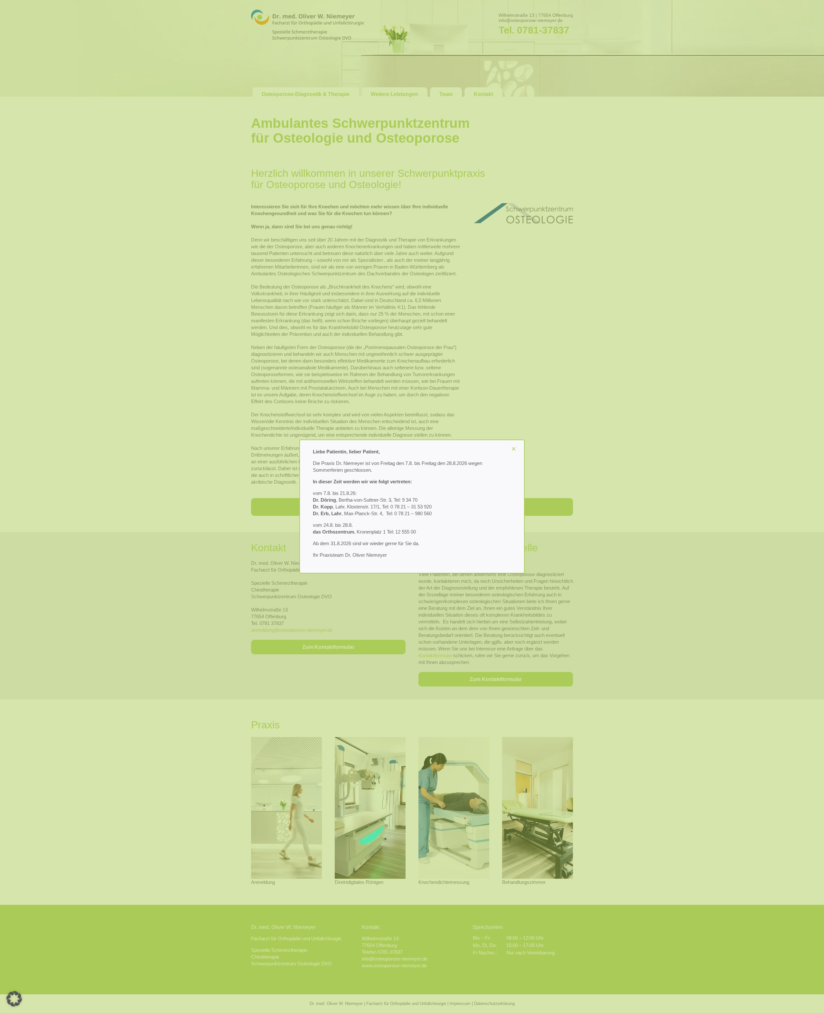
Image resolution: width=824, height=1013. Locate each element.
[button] (14, 999)
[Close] (513, 449)
